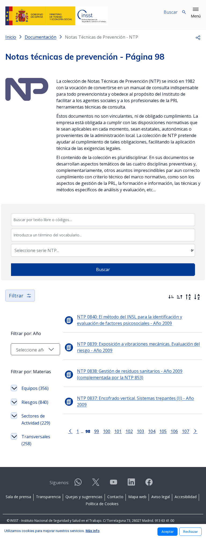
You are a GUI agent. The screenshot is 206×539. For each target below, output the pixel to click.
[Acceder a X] (95, 484)
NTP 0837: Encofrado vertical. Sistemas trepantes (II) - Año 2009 (135, 401)
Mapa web (137, 496)
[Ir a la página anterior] (70, 430)
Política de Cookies (102, 503)
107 (185, 431)
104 (151, 431)
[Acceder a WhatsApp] (78, 484)
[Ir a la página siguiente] (195, 430)
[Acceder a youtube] (113, 484)
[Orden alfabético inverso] (188, 297)
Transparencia (48, 496)
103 (140, 431)
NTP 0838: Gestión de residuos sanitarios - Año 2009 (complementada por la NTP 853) (129, 374)
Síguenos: (59, 483)
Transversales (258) (35, 440)
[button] (196, 12)
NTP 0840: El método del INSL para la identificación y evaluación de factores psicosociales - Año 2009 (129, 320)
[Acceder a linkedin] (131, 484)
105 (163, 431)
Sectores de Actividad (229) (35, 419)
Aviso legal (160, 496)
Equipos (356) (35, 388)
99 (96, 431)
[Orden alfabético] (197, 297)
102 (129, 431)
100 (106, 431)
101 (118, 431)
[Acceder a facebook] (149, 484)
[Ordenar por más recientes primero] (171, 297)
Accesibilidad (186, 496)
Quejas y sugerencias (83, 496)
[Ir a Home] (56, 15)
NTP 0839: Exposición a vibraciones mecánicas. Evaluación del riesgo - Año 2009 (138, 347)
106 (174, 431)
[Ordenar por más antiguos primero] (179, 297)
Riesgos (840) (34, 402)
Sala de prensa (18, 496)
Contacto (115, 496)
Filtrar (16, 295)
